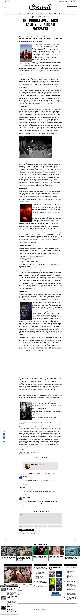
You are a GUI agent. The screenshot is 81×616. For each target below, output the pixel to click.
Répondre (25, 484)
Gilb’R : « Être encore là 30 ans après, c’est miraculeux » (40, 557)
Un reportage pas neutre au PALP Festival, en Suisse (72, 558)
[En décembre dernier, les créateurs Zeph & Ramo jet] (59, 581)
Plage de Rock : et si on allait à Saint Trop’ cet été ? (56, 557)
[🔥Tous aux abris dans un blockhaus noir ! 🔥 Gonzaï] (52, 581)
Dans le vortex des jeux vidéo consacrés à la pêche (8, 558)
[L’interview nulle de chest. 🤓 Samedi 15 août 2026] (52, 574)
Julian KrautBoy (39, 16)
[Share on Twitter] (4, 438)
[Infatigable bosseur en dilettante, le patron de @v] (59, 587)
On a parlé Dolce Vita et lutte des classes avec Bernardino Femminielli (24, 559)
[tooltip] (68, 7)
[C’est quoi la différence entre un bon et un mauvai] (59, 574)
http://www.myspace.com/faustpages (29, 452)
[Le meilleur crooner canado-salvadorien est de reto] (52, 587)
